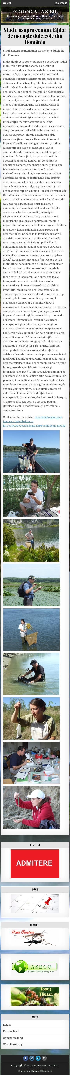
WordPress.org (13, 1044)
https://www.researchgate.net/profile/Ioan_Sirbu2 (34, 425)
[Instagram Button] (31, 1058)
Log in (7, 1024)
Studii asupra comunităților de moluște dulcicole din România (35, 35)
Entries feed (11, 1031)
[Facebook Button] (25, 1058)
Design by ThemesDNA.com (35, 1071)
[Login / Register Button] (38, 1058)
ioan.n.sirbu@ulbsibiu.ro (18, 421)
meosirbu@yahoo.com (48, 417)
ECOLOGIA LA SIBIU (35, 11)
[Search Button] (44, 1058)
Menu (9, 3)
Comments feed (13, 1037)
